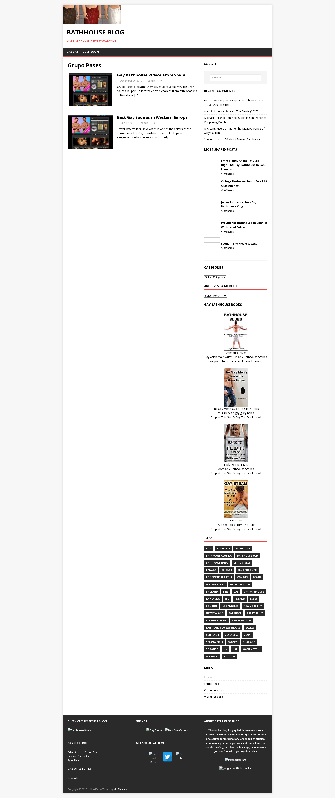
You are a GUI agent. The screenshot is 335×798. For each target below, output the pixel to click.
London (211, 606)
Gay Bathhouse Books (83, 51)
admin (151, 80)
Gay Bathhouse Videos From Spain (151, 75)
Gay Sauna (213, 598)
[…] (136, 95)
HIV (227, 598)
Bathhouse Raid (247, 555)
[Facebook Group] (154, 757)
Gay (236, 591)
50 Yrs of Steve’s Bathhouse (242, 139)
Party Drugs (255, 613)
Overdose (235, 613)
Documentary (215, 584)
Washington (251, 649)
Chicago (226, 570)
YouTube (229, 656)
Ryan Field (74, 760)
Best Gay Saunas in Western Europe (152, 117)
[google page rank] (235, 768)
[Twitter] (167, 757)
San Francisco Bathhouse (223, 627)
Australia (223, 548)
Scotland (212, 635)
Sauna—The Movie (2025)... (239, 243)
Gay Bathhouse (254, 591)
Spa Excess (231, 635)
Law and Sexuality (78, 756)
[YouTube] (181, 757)
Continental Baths (219, 577)
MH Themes (120, 789)
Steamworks (214, 642)
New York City (253, 606)
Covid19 (242, 577)
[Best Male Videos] (177, 730)
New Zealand (214, 613)
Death (257, 577)
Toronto (212, 649)
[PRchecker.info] (235, 759)
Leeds (253, 598)
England (212, 591)
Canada (211, 570)
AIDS (209, 548)
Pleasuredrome (216, 620)
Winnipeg (212, 656)
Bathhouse (242, 548)
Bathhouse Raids (217, 562)
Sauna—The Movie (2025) (241, 111)
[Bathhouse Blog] (92, 22)
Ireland (240, 598)
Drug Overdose (240, 584)
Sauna (250, 627)
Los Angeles (230, 606)
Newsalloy (74, 778)
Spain (247, 635)
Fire (225, 591)
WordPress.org (213, 696)
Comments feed (214, 690)
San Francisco (241, 620)
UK (225, 649)
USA (235, 649)
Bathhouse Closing (219, 555)
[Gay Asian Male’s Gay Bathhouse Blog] (79, 730)
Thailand (249, 642)
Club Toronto (247, 570)
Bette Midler (242, 562)
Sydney (233, 642)
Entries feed (211, 683)
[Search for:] (235, 77)
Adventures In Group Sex (82, 752)
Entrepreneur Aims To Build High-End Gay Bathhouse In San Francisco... (243, 165)
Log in (208, 677)
